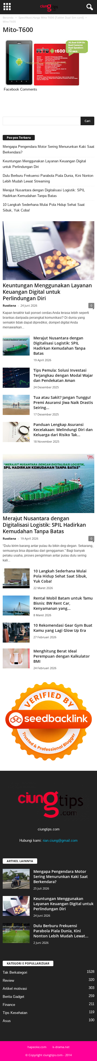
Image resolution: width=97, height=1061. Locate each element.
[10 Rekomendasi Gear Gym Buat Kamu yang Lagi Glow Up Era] (16, 633)
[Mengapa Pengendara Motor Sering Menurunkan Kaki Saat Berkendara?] (16, 879)
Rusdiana (9, 305)
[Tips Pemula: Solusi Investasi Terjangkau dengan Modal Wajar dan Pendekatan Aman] (16, 378)
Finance (9, 1005)
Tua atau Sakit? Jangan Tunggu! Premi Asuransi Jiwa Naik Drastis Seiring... (63, 402)
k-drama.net (61, 1047)
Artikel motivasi (15, 989)
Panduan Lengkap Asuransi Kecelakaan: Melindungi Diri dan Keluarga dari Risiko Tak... (63, 429)
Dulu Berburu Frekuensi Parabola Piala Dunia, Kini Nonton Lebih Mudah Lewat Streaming (48, 178)
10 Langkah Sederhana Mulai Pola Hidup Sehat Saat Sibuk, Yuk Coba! (44, 207)
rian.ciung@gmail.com (60, 840)
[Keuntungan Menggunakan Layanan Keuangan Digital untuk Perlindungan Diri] (48, 250)
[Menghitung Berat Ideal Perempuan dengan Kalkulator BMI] (16, 658)
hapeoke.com (36, 1047)
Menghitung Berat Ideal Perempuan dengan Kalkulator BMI (61, 656)
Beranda (8, 17)
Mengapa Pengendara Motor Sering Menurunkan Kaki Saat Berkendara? (48, 149)
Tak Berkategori (15, 972)
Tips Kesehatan (15, 1013)
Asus (7, 1021)
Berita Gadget (13, 997)
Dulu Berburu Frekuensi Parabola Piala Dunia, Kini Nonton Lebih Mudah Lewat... (60, 930)
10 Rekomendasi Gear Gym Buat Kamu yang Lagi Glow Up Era (62, 628)
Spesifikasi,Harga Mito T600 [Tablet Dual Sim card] (51, 17)
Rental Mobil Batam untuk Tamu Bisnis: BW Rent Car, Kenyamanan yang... (63, 603)
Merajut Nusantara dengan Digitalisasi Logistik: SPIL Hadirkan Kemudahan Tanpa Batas (44, 193)
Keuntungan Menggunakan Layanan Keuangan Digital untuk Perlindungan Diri (44, 164)
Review (8, 980)
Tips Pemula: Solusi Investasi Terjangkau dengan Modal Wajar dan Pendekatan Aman (63, 375)
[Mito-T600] (48, 63)
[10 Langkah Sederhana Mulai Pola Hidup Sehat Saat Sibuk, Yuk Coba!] (16, 578)
